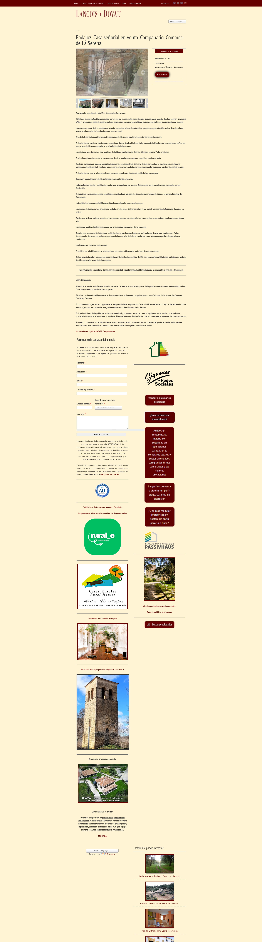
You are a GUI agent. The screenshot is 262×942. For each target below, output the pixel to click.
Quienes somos (135, 3)
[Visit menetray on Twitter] (178, 4)
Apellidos (82, 371)
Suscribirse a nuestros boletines (105, 402)
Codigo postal (84, 403)
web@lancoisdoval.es (109, 474)
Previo (80, 72)
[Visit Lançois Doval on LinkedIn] (181, 4)
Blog (124, 3)
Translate (111, 854)
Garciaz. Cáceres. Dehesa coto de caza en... (159, 903)
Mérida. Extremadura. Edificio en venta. (159, 931)
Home (76, 3)
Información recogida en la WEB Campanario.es (95, 331)
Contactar (165, 3)
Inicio (77, 31)
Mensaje (81, 414)
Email (80, 380)
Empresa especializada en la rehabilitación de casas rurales (102, 513)
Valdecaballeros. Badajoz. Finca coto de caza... (160, 876)
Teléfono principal (86, 389)
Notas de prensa (113, 3)
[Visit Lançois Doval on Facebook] (174, 4)
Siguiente (143, 72)
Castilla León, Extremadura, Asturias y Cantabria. (102, 507)
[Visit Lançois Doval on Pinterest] (185, 4)
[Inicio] (98, 14)
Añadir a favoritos (169, 51)
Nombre (81, 363)
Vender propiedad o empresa (92, 3)
